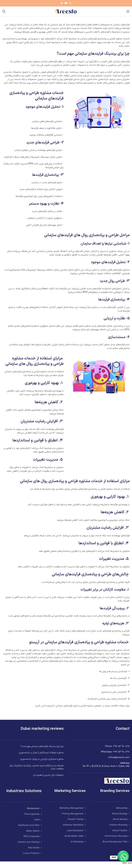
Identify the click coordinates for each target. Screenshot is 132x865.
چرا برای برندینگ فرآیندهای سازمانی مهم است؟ (42, 746)
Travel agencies (31, 814)
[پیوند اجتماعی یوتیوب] (66, 3)
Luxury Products (31, 853)
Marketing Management (71, 808)
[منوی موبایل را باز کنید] (128, 11)
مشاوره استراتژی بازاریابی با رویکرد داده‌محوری (42, 759)
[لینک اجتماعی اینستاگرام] (70, 3)
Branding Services (115, 791)
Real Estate (33, 847)
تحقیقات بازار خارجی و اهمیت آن (48, 775)
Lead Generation (75, 830)
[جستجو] (4, 11)
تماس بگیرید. (40, 705)
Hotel (36, 819)
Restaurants (33, 808)
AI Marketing (77, 841)
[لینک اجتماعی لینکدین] (62, 3)
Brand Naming (120, 819)
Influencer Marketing (73, 825)
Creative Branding (118, 825)
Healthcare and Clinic (28, 825)
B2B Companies (31, 836)
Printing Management (72, 814)
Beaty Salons (32, 831)
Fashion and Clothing (28, 842)
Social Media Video (73, 836)
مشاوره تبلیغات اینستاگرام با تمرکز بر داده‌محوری (41, 752)
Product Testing (75, 819)
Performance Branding (115, 836)
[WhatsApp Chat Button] (124, 857)
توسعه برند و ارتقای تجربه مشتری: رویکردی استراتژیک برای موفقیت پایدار (36, 767)
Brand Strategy (119, 814)
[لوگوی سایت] (66, 11)
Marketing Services (70, 791)
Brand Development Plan (114, 841)
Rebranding (121, 808)
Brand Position (119, 830)
